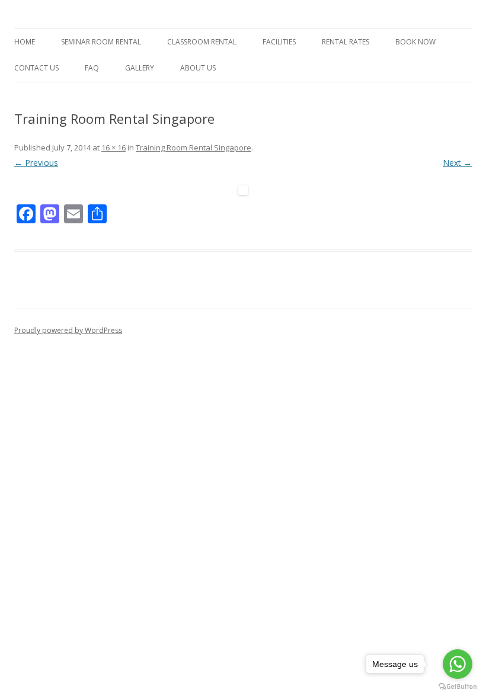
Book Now (415, 42)
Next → (457, 162)
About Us (198, 68)
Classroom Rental (201, 42)
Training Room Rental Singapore (193, 147)
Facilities (279, 42)
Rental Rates (345, 42)
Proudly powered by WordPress (68, 330)
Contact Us (36, 68)
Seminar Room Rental (101, 42)
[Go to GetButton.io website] (458, 687)
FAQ (92, 68)
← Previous (36, 162)
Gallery (139, 68)
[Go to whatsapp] (457, 664)
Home (24, 42)
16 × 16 (113, 147)
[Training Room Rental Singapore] (243, 190)
